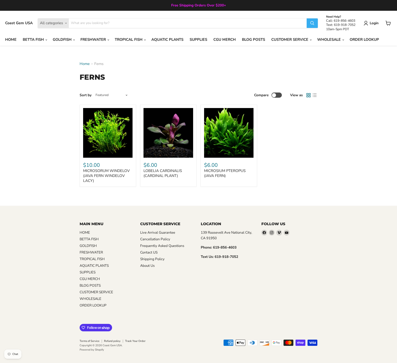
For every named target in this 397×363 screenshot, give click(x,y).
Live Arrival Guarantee (157, 232)
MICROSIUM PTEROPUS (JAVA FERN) (225, 173)
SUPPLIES (198, 39)
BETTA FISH (34, 39)
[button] (372, 23)
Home (85, 64)
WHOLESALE (329, 39)
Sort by (86, 95)
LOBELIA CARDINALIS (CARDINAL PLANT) (162, 173)
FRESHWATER (93, 39)
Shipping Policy (152, 259)
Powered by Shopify (92, 350)
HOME (11, 39)
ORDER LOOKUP (364, 39)
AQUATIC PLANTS (167, 39)
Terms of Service (89, 341)
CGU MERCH (224, 39)
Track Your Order (135, 341)
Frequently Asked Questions (162, 245)
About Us (147, 265)
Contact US (149, 252)
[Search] (312, 23)
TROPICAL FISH (129, 39)
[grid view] (308, 95)
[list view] (314, 95)
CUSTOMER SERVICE (290, 39)
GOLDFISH (63, 39)
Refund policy (112, 341)
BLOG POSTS (253, 39)
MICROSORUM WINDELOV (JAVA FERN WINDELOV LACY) (106, 175)
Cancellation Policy (155, 239)
